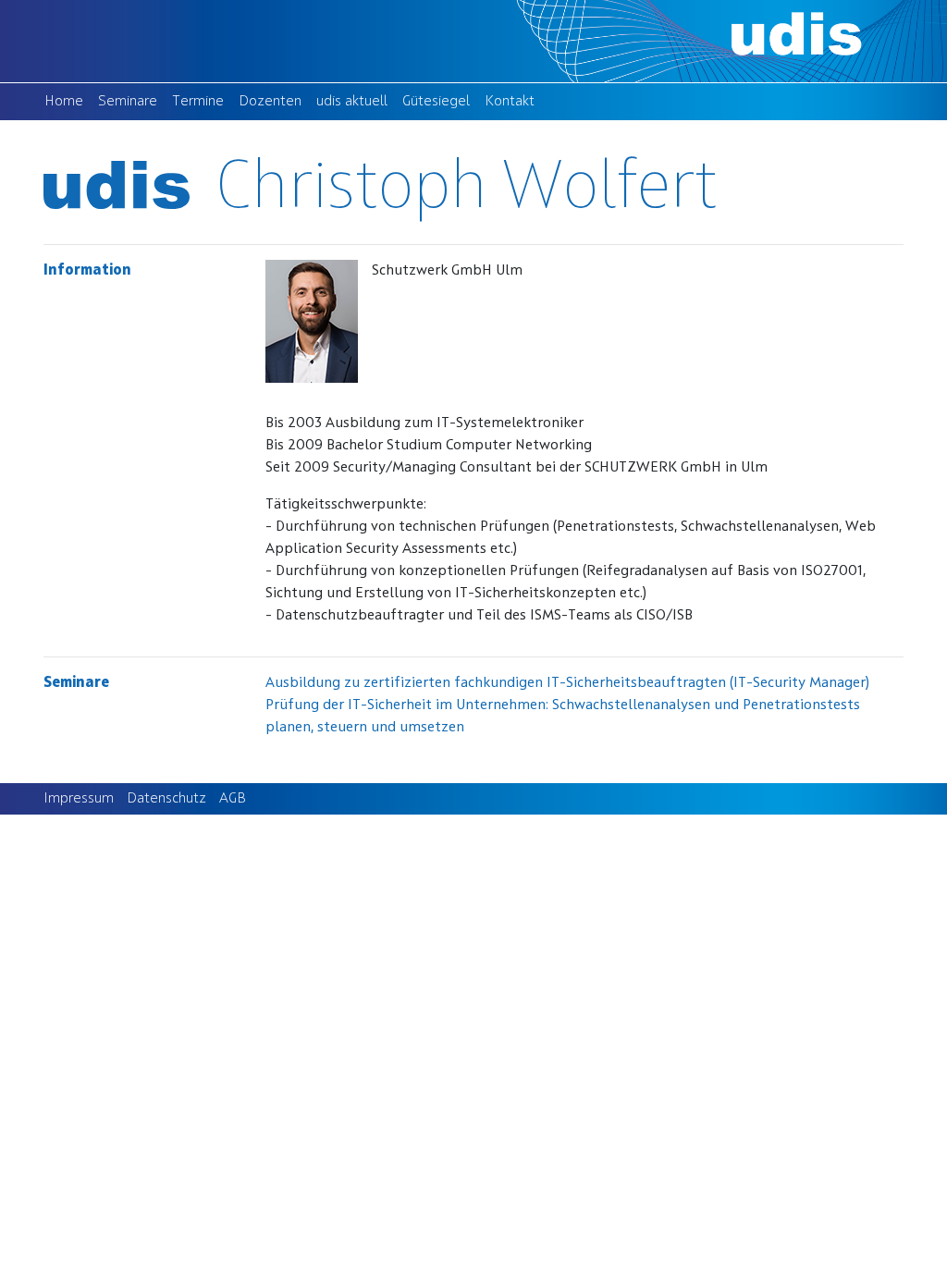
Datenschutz (166, 798)
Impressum (78, 798)
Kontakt (513, 101)
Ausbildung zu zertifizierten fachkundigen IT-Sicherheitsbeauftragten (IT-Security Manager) (567, 683)
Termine (201, 101)
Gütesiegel (439, 101)
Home (67, 101)
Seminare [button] (127, 101)
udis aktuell (355, 101)
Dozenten (274, 101)
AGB (232, 798)
